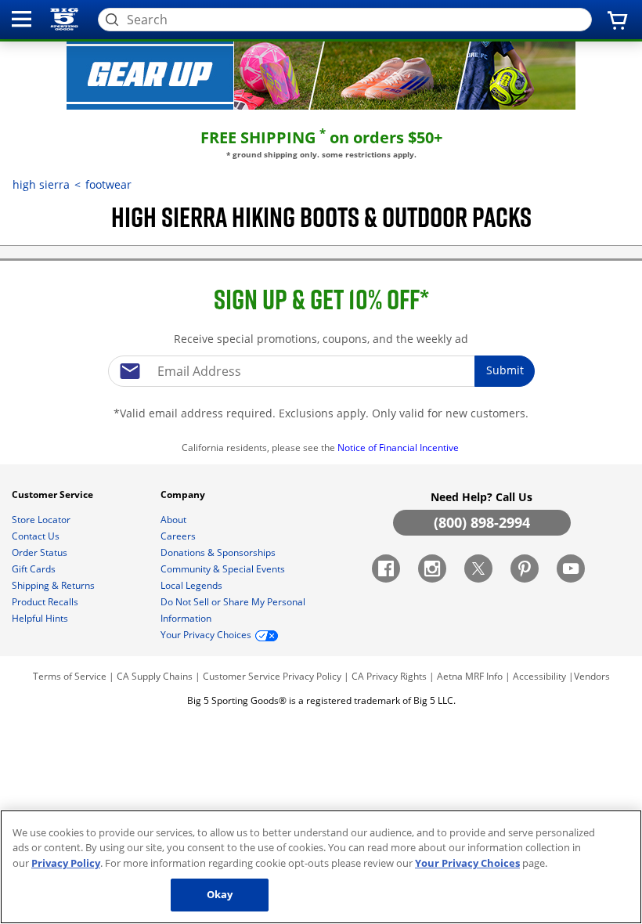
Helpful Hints (41, 618)
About (174, 519)
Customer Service (241, 676)
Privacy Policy (312, 676)
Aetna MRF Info (470, 676)
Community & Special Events (223, 569)
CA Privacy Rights (389, 676)
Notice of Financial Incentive (399, 447)
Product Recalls (46, 601)
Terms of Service (69, 676)
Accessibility (539, 676)
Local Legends (192, 585)
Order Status (41, 552)
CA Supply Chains (155, 676)
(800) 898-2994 (482, 522)
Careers (179, 536)
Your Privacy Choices (467, 863)
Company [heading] (183, 494)
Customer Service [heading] (54, 494)
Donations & (218, 552)
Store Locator (42, 519)
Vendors (592, 676)
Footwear (108, 184)
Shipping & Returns (54, 585)
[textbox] (321, 371)
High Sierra (41, 184)
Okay (220, 894)
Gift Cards (35, 569)
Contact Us (37, 536)
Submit (505, 370)
